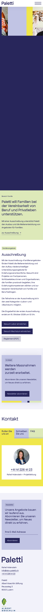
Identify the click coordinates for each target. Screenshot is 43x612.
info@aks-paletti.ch (10, 570)
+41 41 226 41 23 (21, 469)
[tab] (7, 433)
